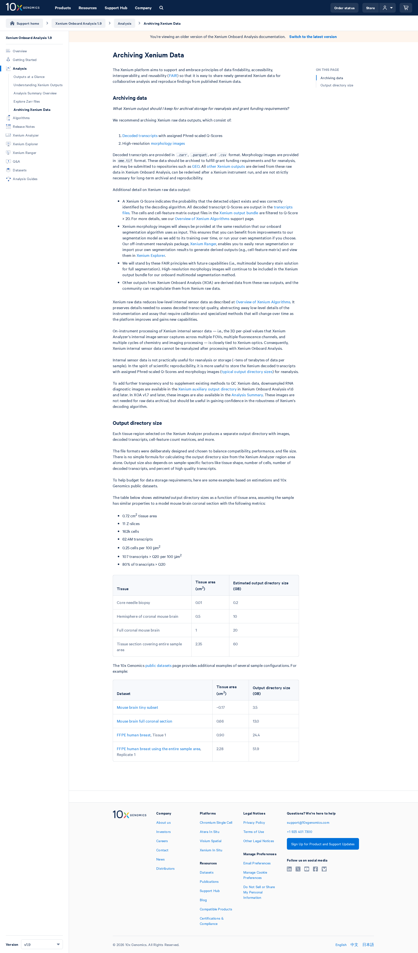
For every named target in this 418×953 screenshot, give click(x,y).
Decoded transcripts (139, 135)
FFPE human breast (134, 734)
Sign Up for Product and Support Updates (323, 843)
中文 (354, 944)
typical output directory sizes (247, 371)
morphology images (168, 143)
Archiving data (332, 77)
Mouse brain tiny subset (137, 707)
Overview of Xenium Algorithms (202, 218)
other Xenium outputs (226, 166)
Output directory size (337, 85)
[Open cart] (406, 8)
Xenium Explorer (151, 255)
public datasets (158, 665)
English (341, 944)
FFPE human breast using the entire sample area (158, 748)
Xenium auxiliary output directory (207, 388)
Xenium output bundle (238, 212)
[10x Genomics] (129, 868)
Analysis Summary (247, 394)
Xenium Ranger (203, 243)
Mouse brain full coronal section (144, 721)
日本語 (368, 944)
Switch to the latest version (313, 36)
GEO (195, 166)
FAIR (173, 75)
